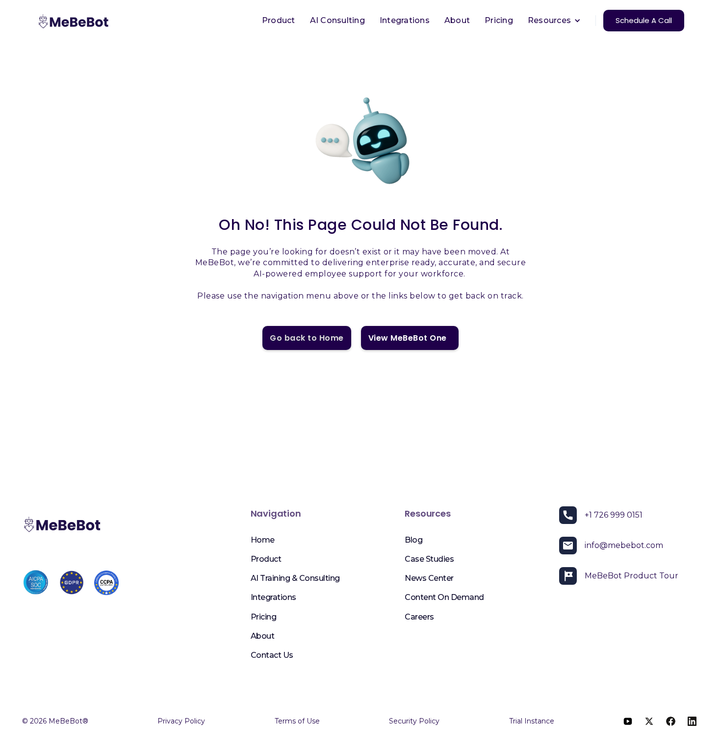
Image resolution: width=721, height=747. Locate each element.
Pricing (499, 20)
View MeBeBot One (409, 338)
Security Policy (414, 721)
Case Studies (429, 559)
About (457, 20)
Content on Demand (444, 597)
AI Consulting (337, 20)
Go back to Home (307, 338)
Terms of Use (297, 721)
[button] (554, 20)
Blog (413, 540)
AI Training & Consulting (295, 578)
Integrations (405, 20)
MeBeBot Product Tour (631, 575)
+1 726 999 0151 (614, 515)
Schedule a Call (644, 20)
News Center (429, 578)
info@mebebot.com (624, 545)
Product (278, 20)
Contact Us (272, 655)
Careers (419, 617)
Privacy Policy (181, 721)
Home (263, 540)
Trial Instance (531, 721)
